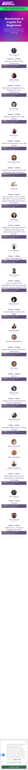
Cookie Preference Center (14, 762)
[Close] (26, 742)
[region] (14, 755)
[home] (14, 3)
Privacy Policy (17, 759)
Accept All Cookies (14, 767)
